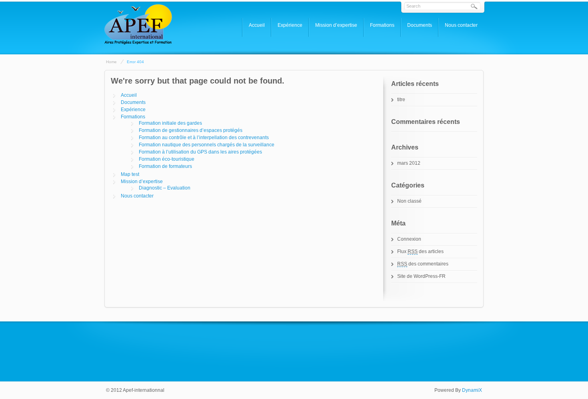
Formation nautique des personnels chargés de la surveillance (206, 145)
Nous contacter (461, 25)
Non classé (409, 201)
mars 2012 (408, 163)
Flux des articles (420, 251)
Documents (419, 25)
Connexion (409, 239)
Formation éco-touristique (166, 159)
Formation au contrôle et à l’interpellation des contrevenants (204, 137)
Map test (130, 174)
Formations (382, 25)
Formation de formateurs (165, 166)
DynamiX (472, 390)
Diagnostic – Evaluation (164, 188)
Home (111, 62)
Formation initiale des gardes (170, 123)
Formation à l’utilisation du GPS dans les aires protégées (200, 152)
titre (401, 99)
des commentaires (422, 264)
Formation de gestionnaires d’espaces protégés (190, 130)
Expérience (290, 25)
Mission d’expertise (336, 25)
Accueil (257, 25)
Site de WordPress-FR (421, 276)
